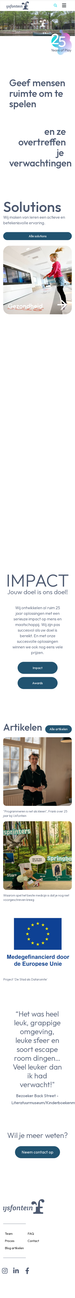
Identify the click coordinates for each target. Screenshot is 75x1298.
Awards (37, 683)
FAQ (31, 1234)
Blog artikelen (14, 1248)
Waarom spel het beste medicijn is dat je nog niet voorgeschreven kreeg (36, 897)
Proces (9, 1241)
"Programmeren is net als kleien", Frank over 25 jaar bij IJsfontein (35, 813)
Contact (33, 1241)
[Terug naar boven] (68, 1290)
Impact (37, 668)
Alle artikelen (58, 729)
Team (9, 1234)
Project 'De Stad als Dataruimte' (25, 979)
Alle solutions (38, 236)
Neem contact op (37, 1152)
